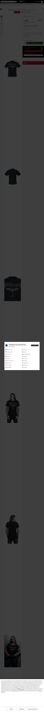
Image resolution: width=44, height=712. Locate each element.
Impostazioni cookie (15, 690)
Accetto (11, 709)
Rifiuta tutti (22, 709)
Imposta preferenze (32, 709)
